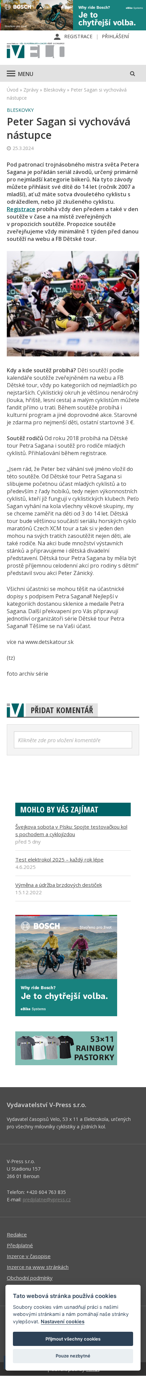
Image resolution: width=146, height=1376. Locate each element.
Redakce (17, 1234)
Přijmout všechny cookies (73, 1339)
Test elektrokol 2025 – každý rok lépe (59, 859)
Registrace (78, 36)
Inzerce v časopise (29, 1256)
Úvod (12, 89)
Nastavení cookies (63, 1321)
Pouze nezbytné (73, 1355)
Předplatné (20, 1245)
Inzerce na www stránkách (38, 1267)
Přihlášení (115, 36)
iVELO (36, 51)
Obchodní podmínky (30, 1277)
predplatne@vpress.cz (47, 1199)
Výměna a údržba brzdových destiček (58, 884)
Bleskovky (54, 89)
